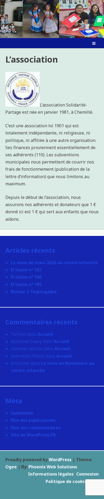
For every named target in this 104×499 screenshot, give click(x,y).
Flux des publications (33, 420)
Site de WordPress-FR (33, 435)
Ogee (11, 467)
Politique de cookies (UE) (72, 481)
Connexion (22, 413)
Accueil (45, 334)
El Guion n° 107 (26, 270)
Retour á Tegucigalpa (34, 292)
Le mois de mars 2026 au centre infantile (54, 262)
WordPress (60, 460)
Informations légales (51, 474)
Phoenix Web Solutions (53, 467)
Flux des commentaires (36, 428)
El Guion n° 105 (26, 284)
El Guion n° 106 (26, 277)
